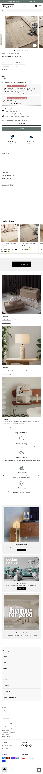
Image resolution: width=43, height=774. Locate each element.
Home (3, 53)
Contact (4, 722)
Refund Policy (5, 730)
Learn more (21, 550)
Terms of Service (6, 736)
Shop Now (6, 322)
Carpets (17, 53)
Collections (10, 53)
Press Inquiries (5, 715)
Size (3, 62)
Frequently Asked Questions (9, 724)
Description (5, 172)
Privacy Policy (5, 734)
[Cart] (35, 6)
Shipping (11, 120)
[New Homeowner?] (21, 524)
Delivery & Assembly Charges (9, 726)
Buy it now (21, 129)
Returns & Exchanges (7, 728)
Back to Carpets (22, 264)
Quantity (4, 69)
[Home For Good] (21, 612)
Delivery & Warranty (8, 175)
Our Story (4, 711)
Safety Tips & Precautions (8, 732)
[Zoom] (34, 45)
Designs (17, 62)
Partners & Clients (6, 713)
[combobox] (21, 10)
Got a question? (7, 178)
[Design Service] (21, 569)
